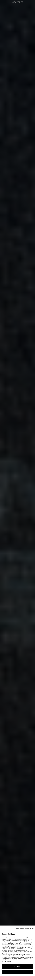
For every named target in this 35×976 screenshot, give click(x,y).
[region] (17, 951)
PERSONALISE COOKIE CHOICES (17, 972)
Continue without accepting (25, 928)
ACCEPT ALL (17, 966)
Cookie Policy (7, 961)
